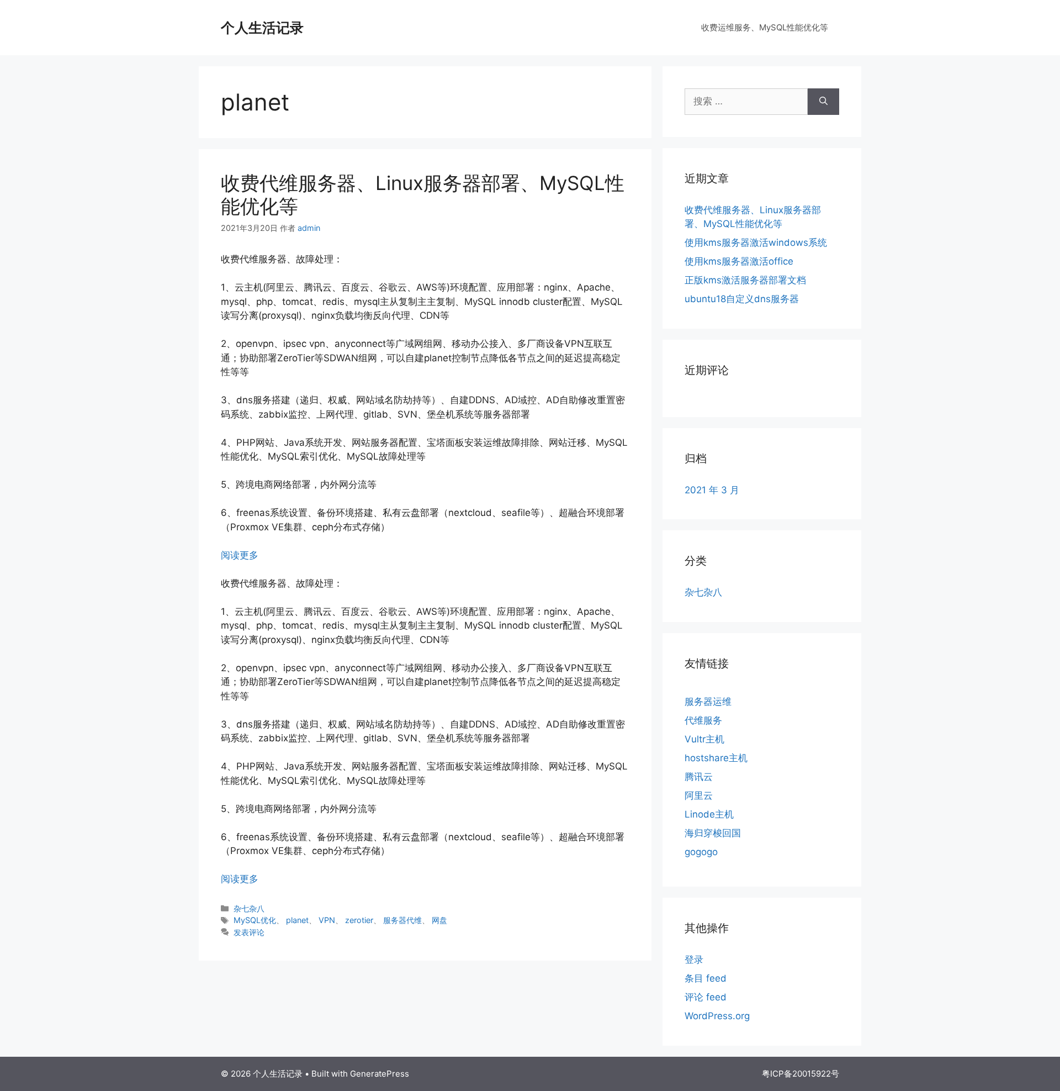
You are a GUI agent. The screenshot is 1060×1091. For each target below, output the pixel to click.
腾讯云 (699, 776)
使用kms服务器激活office (739, 261)
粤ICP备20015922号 (800, 1073)
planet (297, 920)
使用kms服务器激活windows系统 (756, 242)
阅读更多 (239, 555)
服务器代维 (402, 920)
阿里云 (699, 795)
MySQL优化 (255, 920)
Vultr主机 (704, 739)
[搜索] (823, 101)
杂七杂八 (249, 908)
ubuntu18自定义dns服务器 (742, 298)
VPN (327, 920)
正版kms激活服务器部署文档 (745, 280)
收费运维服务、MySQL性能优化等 (764, 27)
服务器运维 (708, 701)
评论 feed (706, 997)
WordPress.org (717, 1015)
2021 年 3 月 (712, 490)
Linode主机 (709, 814)
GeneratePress (379, 1073)
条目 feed (706, 978)
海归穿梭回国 (713, 833)
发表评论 (249, 932)
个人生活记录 (262, 27)
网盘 (439, 920)
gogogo (701, 851)
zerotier (359, 920)
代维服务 (703, 720)
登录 (694, 959)
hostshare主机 (716, 757)
